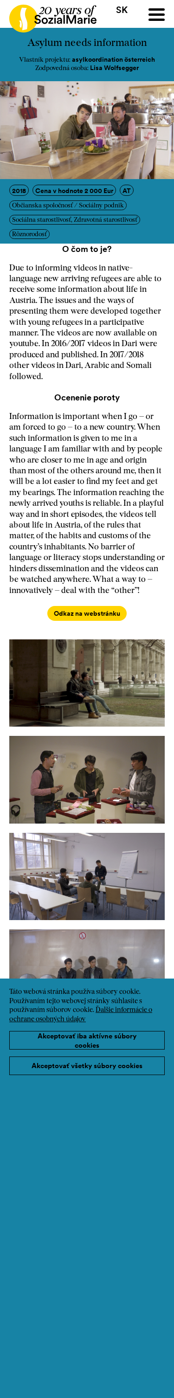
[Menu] (156, 15)
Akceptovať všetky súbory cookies (87, 1065)
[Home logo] (48, 14)
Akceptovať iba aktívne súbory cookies (87, 1040)
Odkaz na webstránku (87, 613)
